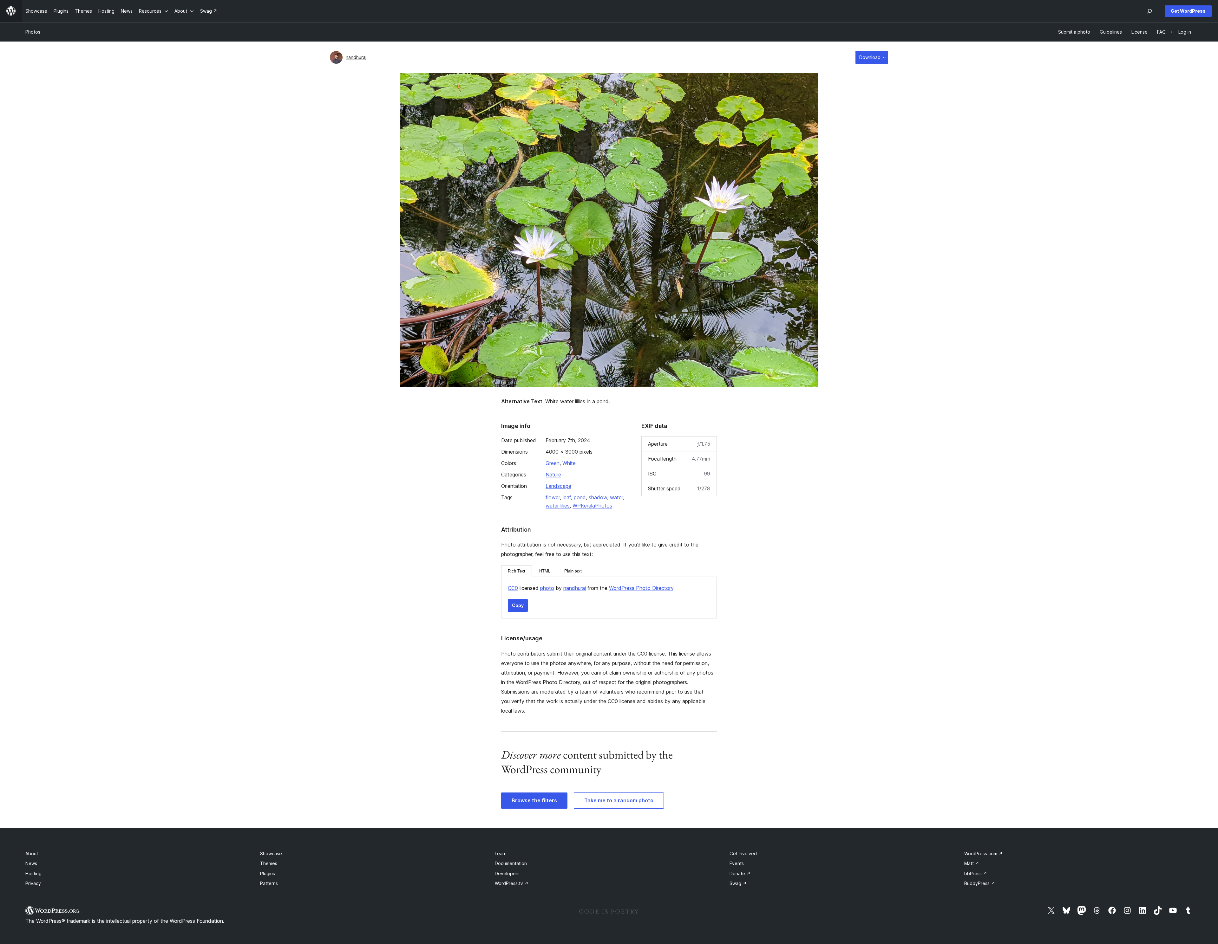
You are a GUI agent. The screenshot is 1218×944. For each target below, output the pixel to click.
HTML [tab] (544, 571)
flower (553, 497)
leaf (567, 497)
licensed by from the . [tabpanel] (591, 588)
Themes (268, 863)
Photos (32, 32)
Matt (971, 863)
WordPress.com (983, 853)
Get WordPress (1188, 11)
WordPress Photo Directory (641, 588)
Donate (740, 873)
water (616, 497)
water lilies (558, 505)
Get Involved (743, 853)
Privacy (33, 883)
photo (547, 588)
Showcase (271, 853)
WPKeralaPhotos (592, 505)
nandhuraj (356, 57)
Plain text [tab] (573, 571)
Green (553, 463)
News (31, 863)
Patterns (269, 883)
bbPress (975, 873)
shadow (598, 497)
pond (580, 497)
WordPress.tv (511, 883)
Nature (553, 474)
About (31, 853)
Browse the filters (534, 800)
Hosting (33, 873)
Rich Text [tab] (516, 571)
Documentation (511, 863)
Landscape (558, 486)
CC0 (513, 588)
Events (737, 863)
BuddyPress (979, 883)
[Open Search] (1149, 11)
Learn (501, 853)
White (569, 463)
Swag (738, 883)
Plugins (267, 873)
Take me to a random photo (618, 800)
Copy (518, 605)
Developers (507, 873)
